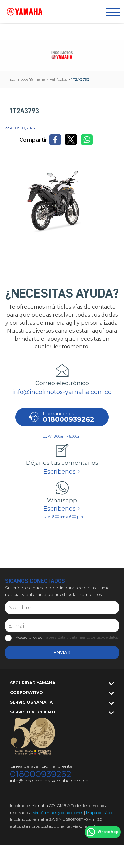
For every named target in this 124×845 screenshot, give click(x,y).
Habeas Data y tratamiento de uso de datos (80, 637)
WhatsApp (108, 832)
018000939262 (40, 774)
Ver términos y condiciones (58, 812)
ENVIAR (62, 652)
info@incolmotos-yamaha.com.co (62, 392)
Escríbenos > (62, 471)
